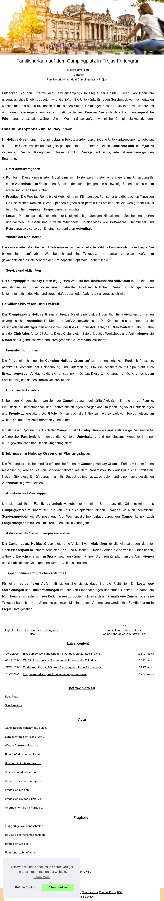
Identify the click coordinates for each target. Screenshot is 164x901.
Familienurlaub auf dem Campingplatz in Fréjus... (78, 79)
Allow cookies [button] (58, 887)
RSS (120, 892)
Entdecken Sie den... (18, 789)
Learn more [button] (42, 877)
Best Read (11, 696)
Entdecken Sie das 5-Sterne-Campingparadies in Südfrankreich (125, 631)
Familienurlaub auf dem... (21, 852)
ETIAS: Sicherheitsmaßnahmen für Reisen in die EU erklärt (60, 660)
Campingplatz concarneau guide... (26, 727)
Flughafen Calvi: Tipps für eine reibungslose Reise (31, 631)
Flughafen (78, 74)
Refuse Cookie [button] (25, 887)
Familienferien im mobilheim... (24, 754)
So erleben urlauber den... (21, 772)
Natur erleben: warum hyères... (24, 781)
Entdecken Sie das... (18, 843)
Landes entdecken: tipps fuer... (24, 736)
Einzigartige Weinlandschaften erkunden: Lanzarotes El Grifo (61, 653)
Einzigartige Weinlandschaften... (25, 826)
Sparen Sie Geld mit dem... (22, 879)
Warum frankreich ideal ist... (22, 745)
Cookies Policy (107, 892)
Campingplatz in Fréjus (57, 139)
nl (81, 896)
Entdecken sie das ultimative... (24, 798)
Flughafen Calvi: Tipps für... (22, 861)
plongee (89, 896)
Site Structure (13, 705)
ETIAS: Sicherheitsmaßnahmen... (26, 834)
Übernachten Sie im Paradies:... (25, 807)
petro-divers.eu (79, 69)
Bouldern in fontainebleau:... (23, 763)
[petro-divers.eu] (82, 27)
